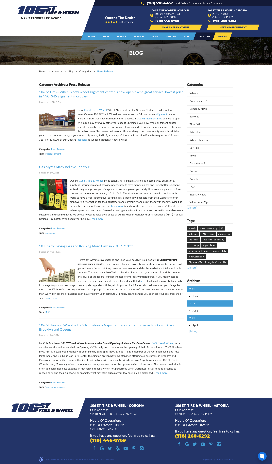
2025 (192, 303)
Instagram (142, 448)
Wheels (121, 36)
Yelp (118, 448)
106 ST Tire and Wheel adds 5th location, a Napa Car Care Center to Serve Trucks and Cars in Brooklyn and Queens (108, 327)
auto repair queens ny (213, 239)
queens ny (50, 232)
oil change (194, 245)
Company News (198, 108)
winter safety (219, 250)
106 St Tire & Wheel (95, 110)
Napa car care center (55, 387)
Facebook (94, 448)
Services (139, 36)
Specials (171, 36)
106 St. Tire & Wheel (91, 180)
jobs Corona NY (196, 256)
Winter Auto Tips (199, 202)
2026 (192, 289)
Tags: (191, 220)
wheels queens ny (208, 228)
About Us (204, 36)
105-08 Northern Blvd (150, 118)
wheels (192, 228)
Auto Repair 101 (199, 101)
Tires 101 (195, 124)
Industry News (198, 194)
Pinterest (134, 448)
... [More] (192, 207)
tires (142, 281)
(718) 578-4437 (160, 3)
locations (82, 139)
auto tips (193, 233)
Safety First (196, 132)
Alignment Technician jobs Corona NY (207, 262)
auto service (224, 233)
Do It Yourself (197, 163)
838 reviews (126, 22)
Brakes (193, 171)
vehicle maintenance (199, 250)
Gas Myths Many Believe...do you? (64, 166)
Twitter (110, 448)
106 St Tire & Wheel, (162, 343)
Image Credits (207, 459)
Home (91, 36)
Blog (70, 71)
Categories (85, 71)
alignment (161, 114)
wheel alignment (53, 153)
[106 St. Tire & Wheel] (48, 10)
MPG (47, 312)
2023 (192, 318)
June (195, 296)
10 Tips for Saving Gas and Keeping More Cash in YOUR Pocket (86, 246)
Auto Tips (195, 179)
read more (98, 218)
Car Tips (194, 147)
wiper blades (209, 245)
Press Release (105, 71)
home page (117, 206)
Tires (106, 36)
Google (102, 448)
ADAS (155, 36)
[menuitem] (91, 36)
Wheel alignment (199, 140)
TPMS (193, 155)
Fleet (187, 36)
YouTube (126, 448)
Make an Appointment (175, 27)
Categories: (195, 84)
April (195, 325)
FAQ (192, 186)
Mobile (222, 36)
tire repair (193, 239)
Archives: (194, 280)
